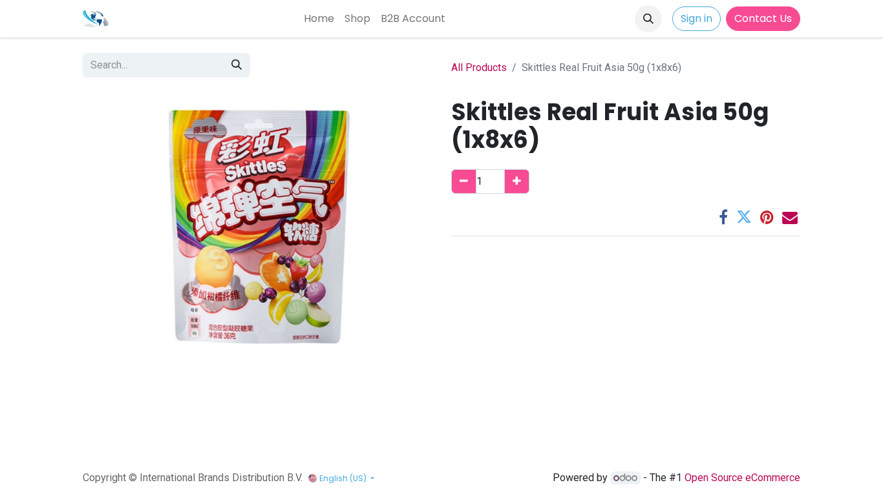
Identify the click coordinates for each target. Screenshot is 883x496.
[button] (648, 18)
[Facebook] (723, 217)
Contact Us (763, 18)
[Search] (236, 65)
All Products (479, 67)
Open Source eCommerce (742, 477)
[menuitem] (319, 19)
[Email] (790, 217)
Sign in (696, 18)
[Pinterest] (767, 217)
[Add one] (516, 181)
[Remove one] (463, 181)
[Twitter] (744, 217)
